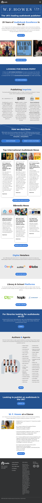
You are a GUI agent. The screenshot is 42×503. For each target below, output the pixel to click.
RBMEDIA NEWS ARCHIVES (21, 245)
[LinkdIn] (34, 466)
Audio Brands (15, 462)
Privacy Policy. (17, 498)
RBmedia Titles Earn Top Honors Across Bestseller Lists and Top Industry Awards (20, 221)
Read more (4, 193)
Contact (14, 470)
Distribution (15, 464)
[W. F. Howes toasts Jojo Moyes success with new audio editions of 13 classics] (34, 156)
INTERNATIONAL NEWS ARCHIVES (21, 200)
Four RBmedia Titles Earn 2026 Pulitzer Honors (33, 220)
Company (14, 468)
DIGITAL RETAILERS (10, 140)
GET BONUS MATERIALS (21, 80)
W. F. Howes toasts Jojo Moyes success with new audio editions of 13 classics (34, 166)
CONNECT (21, 326)
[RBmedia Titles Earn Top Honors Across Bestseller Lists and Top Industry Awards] (21, 211)
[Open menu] (40, 2)
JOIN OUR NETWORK (21, 274)
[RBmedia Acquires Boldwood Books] (7, 211)
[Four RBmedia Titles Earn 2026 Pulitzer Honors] (34, 211)
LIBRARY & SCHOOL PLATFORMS (31, 140)
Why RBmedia (15, 466)
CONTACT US (21, 35)
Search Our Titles (21, 60)
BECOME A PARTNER (21, 304)
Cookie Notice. (23, 498)
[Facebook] (37, 466)
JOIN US (21, 387)
